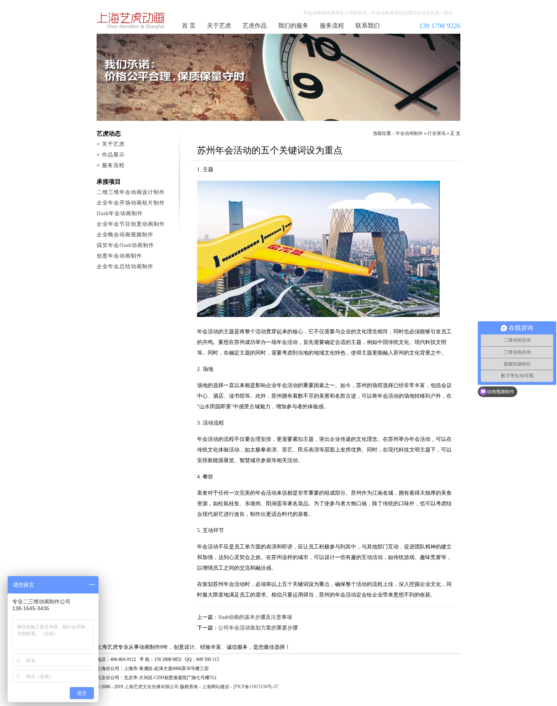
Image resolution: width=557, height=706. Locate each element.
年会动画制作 (131, 20)
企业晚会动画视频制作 (125, 234)
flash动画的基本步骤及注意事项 (255, 617)
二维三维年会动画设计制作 (131, 192)
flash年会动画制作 (120, 213)
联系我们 (367, 25)
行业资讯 (436, 133)
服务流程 (332, 25)
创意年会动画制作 (119, 256)
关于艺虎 (219, 25)
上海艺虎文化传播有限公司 (151, 686)
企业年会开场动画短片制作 (131, 203)
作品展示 (113, 155)
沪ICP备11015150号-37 (255, 686)
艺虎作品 (255, 25)
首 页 (189, 25)
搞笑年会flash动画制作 (125, 245)
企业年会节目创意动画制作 (131, 224)
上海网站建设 (215, 686)
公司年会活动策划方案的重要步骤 (258, 628)
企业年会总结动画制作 (125, 266)
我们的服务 (293, 25)
